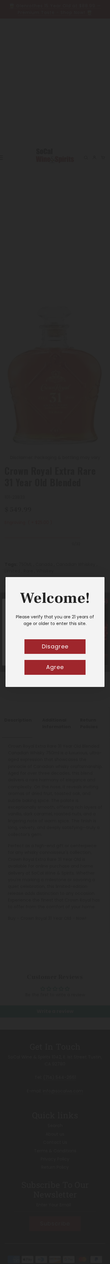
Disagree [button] (55, 646)
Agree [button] (55, 667)
